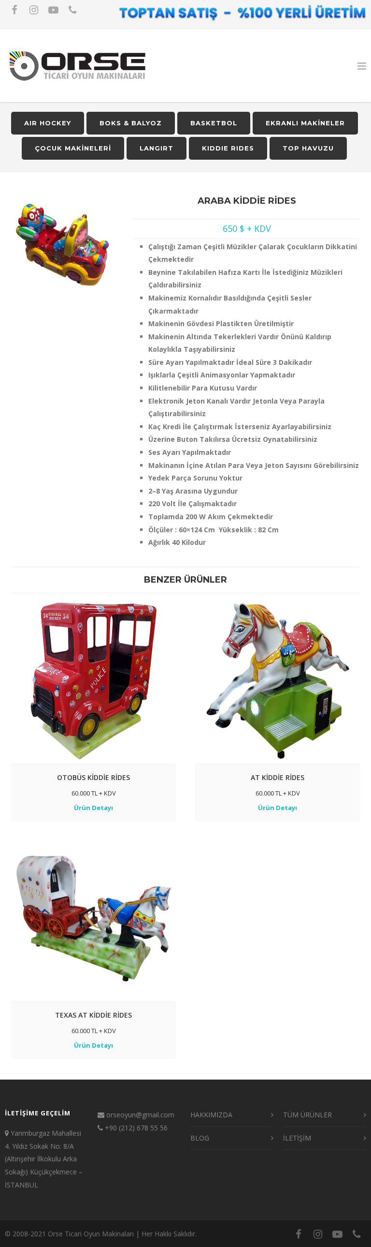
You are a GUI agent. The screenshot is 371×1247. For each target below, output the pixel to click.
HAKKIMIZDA (211, 1114)
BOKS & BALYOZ (131, 123)
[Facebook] (14, 9)
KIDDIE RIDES (228, 148)
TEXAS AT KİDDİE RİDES (93, 1015)
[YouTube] (53, 9)
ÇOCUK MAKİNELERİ (73, 148)
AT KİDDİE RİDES (277, 777)
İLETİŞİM (297, 1137)
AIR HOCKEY (47, 123)
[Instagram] (33, 9)
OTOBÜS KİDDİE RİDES (93, 777)
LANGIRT (156, 148)
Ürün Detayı (93, 807)
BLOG (199, 1137)
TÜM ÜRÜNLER (307, 1114)
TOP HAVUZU (308, 148)
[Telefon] (72, 9)
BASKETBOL (213, 123)
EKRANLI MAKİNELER (305, 123)
